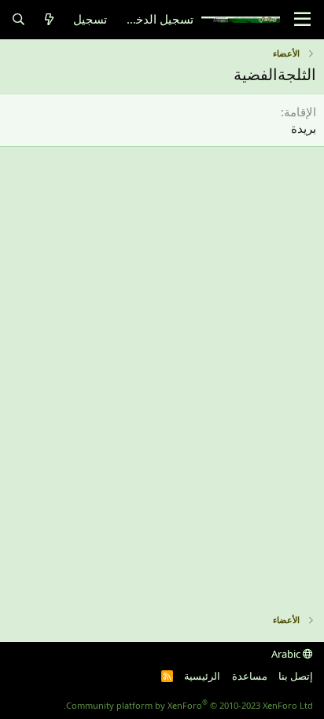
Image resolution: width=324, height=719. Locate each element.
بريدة (303, 128)
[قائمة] (302, 19)
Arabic (287, 654)
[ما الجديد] (49, 19)
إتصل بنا (295, 676)
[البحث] (18, 19)
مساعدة (249, 676)
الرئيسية (202, 676)
